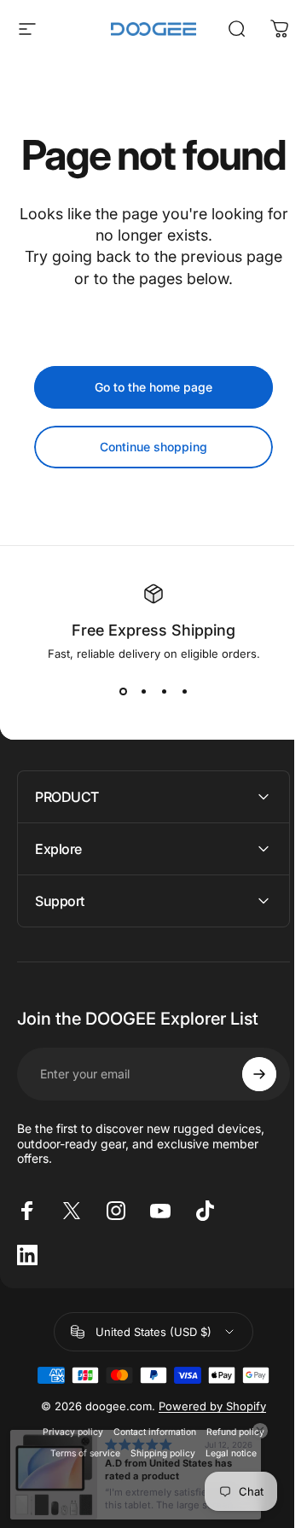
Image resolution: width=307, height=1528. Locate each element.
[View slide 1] (117, 732)
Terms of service (79, 1494)
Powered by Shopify (206, 1447)
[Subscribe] (246, 1115)
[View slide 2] (137, 732)
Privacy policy (67, 1473)
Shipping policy (157, 1494)
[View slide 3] (158, 732)
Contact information (148, 1473)
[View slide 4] (178, 732)
